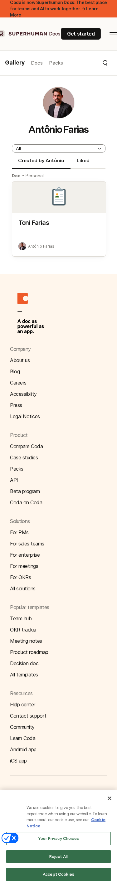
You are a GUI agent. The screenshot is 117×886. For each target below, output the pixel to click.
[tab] (41, 163)
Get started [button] (81, 34)
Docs (37, 63)
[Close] (109, 798)
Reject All (58, 856)
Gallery (15, 63)
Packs (56, 63)
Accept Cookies (58, 874)
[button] (85, 63)
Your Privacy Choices (58, 838)
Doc (16, 175)
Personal (35, 175)
